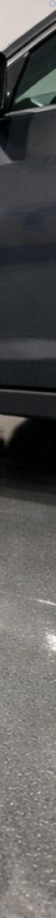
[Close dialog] (52, 3)
